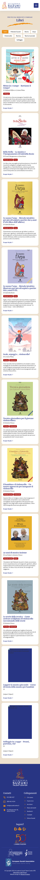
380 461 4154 (11, 801)
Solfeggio (20, 40)
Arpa (34, 32)
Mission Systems (25, 874)
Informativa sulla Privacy (20, 872)
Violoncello (8, 36)
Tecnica (18, 36)
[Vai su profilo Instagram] (15, 829)
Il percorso (28, 801)
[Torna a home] (11, 5)
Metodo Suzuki (16, 32)
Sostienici (28, 811)
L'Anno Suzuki (29, 818)
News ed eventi (30, 808)
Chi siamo (28, 797)
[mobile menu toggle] (36, 5)
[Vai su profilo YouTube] (24, 829)
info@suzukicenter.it (13, 805)
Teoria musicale (30, 36)
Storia (27, 32)
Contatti (28, 815)
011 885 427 (10, 797)
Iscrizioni (28, 804)
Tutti (5, 32)
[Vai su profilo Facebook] (20, 829)
